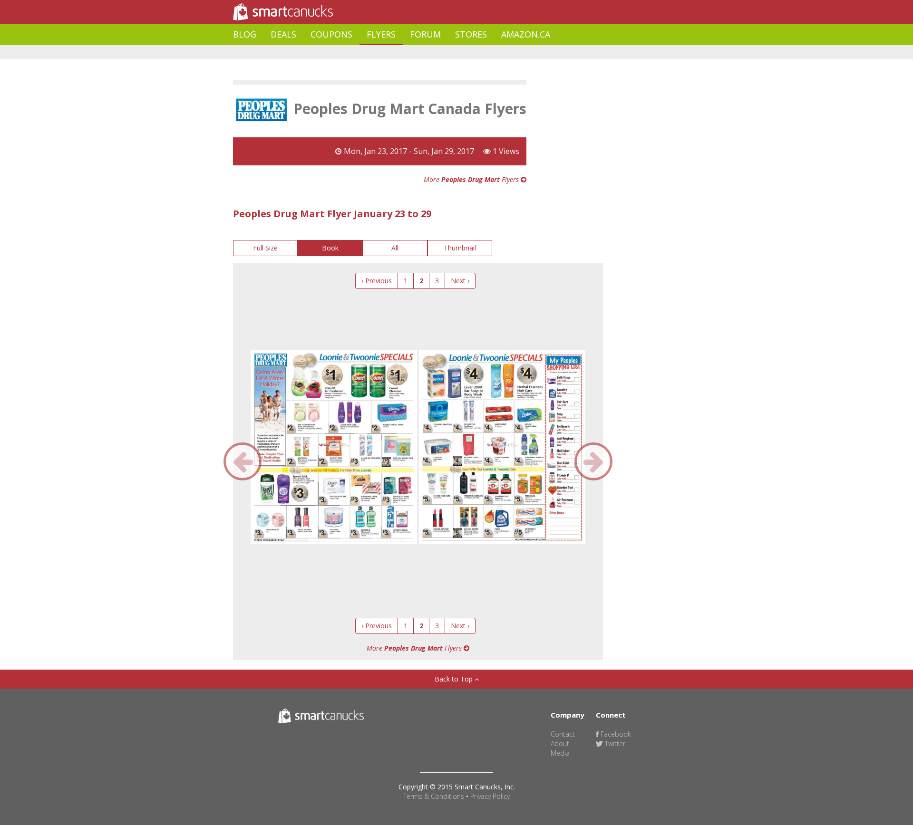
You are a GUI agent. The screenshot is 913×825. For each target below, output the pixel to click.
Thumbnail (460, 247)
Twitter (614, 743)
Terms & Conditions (433, 796)
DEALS (283, 34)
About (560, 743)
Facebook (615, 734)
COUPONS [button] (331, 34)
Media (560, 753)
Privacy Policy (490, 796)
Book (330, 247)
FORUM (425, 34)
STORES (471, 34)
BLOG (244, 34)
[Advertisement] (406, 52)
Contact (563, 734)
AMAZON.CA (525, 34)
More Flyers (472, 179)
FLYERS (381, 34)
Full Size (265, 247)
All (394, 247)
